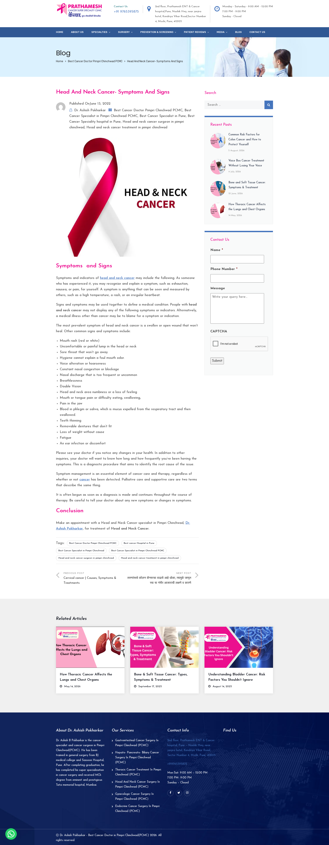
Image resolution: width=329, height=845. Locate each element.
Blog (238, 32)
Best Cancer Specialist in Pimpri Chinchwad (81, 551)
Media (220, 32)
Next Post (159, 578)
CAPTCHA (218, 331)
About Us (77, 32)
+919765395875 (177, 764)
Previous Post (90, 578)
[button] (11, 834)
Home (59, 32)
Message (217, 288)
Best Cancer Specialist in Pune (163, 116)
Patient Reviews (195, 32)
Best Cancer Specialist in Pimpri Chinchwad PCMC (137, 551)
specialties (99, 32)
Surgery (124, 32)
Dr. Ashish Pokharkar (90, 110)
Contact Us (257, 32)
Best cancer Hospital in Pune (139, 543)
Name (216, 250)
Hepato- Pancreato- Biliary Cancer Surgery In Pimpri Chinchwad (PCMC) (137, 757)
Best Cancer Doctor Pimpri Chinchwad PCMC (95, 61)
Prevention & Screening (156, 32)
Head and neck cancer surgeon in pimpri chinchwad (86, 558)
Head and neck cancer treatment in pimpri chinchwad (126, 127)
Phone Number (223, 269)
